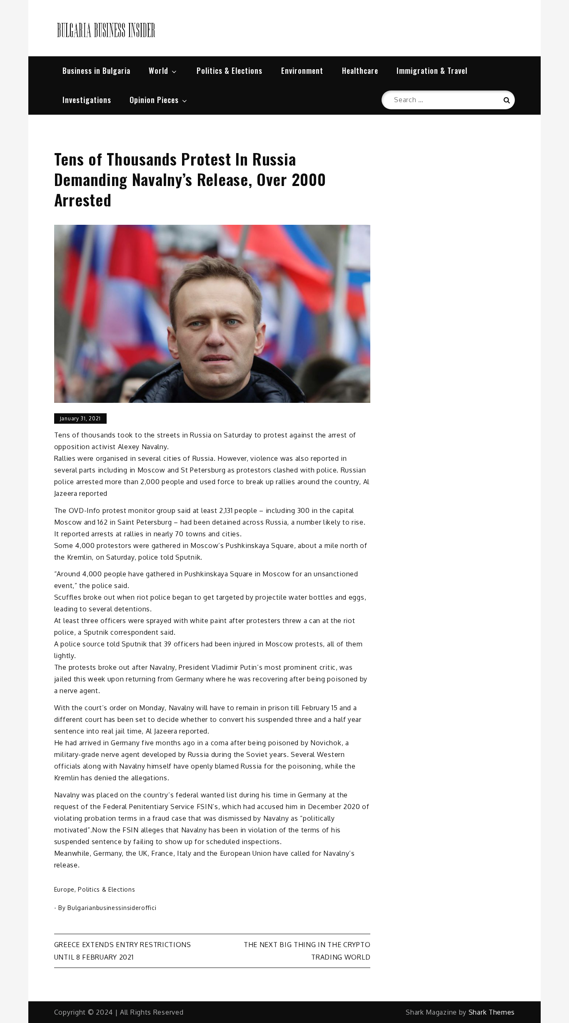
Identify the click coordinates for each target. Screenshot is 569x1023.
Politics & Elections (229, 70)
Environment (302, 70)
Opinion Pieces (154, 99)
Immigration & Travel (432, 70)
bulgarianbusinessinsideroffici (111, 907)
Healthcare (360, 70)
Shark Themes (492, 1012)
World (158, 70)
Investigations (86, 99)
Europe (64, 889)
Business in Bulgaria (96, 70)
